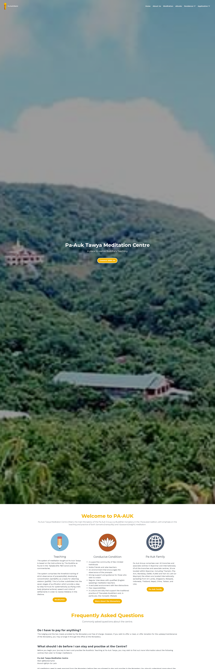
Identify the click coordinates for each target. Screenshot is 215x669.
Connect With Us (107, 260)
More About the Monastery (107, 601)
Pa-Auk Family (155, 589)
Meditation (60, 600)
